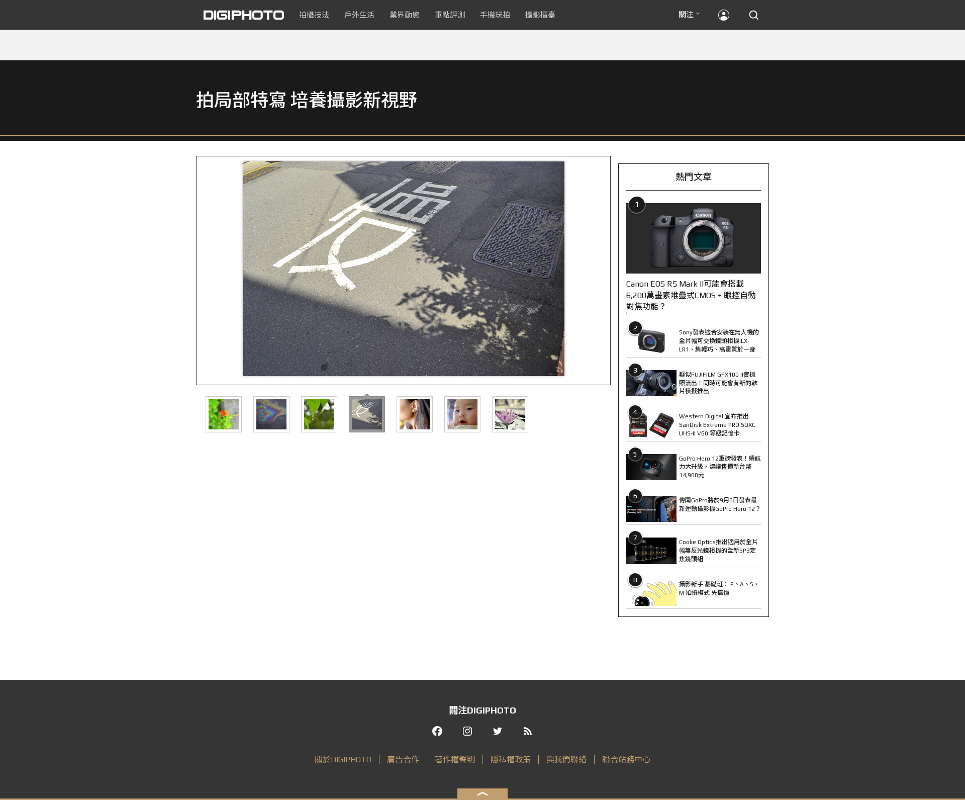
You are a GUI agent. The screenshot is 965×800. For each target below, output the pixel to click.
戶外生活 (359, 15)
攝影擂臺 (540, 15)
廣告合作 (403, 759)
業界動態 (405, 15)
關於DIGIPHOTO (343, 759)
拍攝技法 (314, 15)
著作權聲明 (455, 759)
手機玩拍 (495, 15)
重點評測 (450, 15)
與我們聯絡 (566, 759)
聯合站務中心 (626, 759)
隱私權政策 (511, 759)
